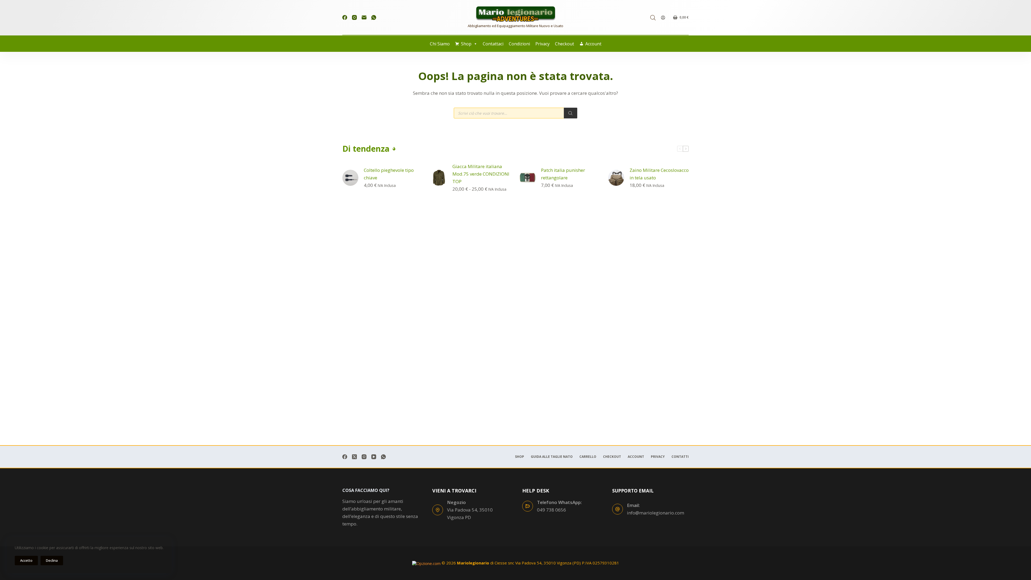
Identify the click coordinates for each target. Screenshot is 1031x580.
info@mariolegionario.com (655, 513)
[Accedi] (663, 18)
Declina (52, 560)
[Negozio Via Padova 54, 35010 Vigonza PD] (437, 510)
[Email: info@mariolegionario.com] (617, 509)
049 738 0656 (551, 510)
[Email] (364, 17)
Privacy (542, 44)
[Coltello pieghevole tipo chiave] (350, 178)
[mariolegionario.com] (515, 14)
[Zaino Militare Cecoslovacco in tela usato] (616, 178)
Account (593, 44)
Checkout (564, 44)
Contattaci (493, 44)
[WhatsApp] (373, 17)
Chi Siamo (440, 44)
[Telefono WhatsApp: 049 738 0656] (527, 506)
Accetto (26, 560)
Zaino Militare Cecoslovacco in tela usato (659, 174)
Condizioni (519, 44)
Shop (466, 44)
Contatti (680, 457)
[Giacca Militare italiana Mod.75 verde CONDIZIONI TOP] (439, 178)
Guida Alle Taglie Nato (552, 457)
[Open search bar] (653, 17)
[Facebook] (344, 17)
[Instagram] (354, 17)
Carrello (587, 457)
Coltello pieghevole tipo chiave (389, 174)
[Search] (570, 113)
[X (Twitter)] (354, 456)
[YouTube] (373, 456)
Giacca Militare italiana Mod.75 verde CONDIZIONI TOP (480, 173)
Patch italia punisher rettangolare (563, 174)
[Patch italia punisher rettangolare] (528, 178)
